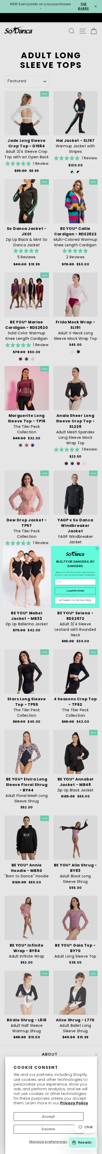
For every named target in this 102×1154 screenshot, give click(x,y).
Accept (48, 1116)
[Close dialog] (97, 548)
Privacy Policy (74, 1103)
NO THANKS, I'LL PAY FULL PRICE (75, 600)
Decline (48, 1129)
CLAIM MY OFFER (75, 591)
